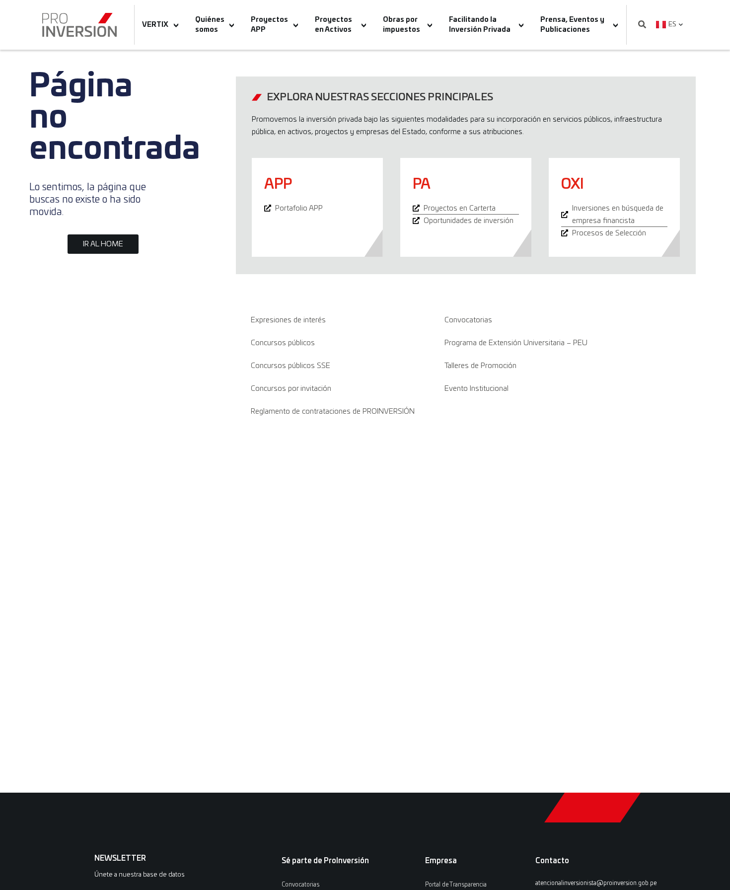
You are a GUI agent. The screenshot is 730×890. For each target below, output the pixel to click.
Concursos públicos (283, 343)
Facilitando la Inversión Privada (480, 24)
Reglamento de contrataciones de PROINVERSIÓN (333, 411)
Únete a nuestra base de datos (139, 875)
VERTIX (155, 24)
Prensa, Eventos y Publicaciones (572, 24)
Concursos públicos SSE (290, 366)
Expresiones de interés (288, 320)
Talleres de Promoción (480, 366)
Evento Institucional (476, 388)
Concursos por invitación (291, 388)
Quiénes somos (209, 24)
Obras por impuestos (401, 24)
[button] (642, 25)
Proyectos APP (269, 24)
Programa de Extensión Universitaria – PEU (515, 343)
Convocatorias (468, 320)
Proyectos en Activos (333, 24)
